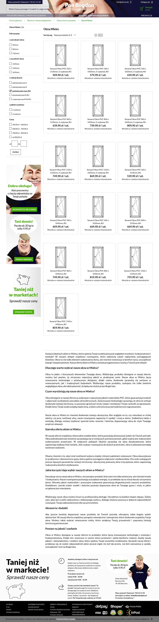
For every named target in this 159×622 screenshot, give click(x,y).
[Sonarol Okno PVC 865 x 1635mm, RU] (98, 257)
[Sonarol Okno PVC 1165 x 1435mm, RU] (61, 307)
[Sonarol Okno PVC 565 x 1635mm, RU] (98, 206)
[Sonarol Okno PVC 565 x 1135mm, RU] (135, 156)
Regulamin (75, 607)
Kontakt (8, 609)
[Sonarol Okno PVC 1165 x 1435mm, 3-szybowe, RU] (98, 156)
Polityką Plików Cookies (65, 619)
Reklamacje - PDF (55, 612)
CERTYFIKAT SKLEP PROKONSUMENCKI (78, 613)
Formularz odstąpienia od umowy (60, 609)
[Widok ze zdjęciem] (95, 35)
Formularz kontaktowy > (125, 598)
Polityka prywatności (78, 609)
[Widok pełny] (101, 35)
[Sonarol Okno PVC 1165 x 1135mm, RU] (135, 257)
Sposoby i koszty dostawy (35, 609)
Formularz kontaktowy (13, 612)
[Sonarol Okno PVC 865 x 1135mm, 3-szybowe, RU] (61, 105)
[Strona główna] (79, 6)
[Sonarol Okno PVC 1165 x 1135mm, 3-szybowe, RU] (61, 156)
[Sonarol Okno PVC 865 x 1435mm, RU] (61, 257)
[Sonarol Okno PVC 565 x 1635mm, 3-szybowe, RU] (135, 55)
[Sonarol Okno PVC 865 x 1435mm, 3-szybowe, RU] (98, 105)
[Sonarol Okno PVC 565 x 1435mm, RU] (61, 206)
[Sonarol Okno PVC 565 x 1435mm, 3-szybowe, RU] (98, 55)
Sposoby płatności (33, 607)
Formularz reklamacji (56, 615)
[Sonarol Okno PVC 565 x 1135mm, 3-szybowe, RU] (61, 55)
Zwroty (52, 607)
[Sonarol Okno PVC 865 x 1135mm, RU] (135, 206)
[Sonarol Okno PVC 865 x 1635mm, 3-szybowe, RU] (135, 105)
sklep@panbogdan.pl (139, 595)
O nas (8, 607)
